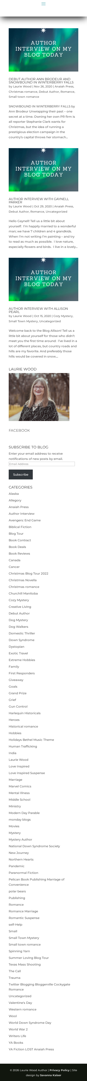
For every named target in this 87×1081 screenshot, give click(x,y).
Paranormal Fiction (23, 873)
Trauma (14, 978)
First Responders (22, 673)
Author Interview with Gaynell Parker (39, 200)
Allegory (15, 500)
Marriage (15, 780)
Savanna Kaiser (50, 1075)
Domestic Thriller (22, 633)
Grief (12, 700)
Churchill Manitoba (23, 593)
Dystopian (16, 647)
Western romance (22, 1009)
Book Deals (17, 547)
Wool (13, 1016)
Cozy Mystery (63, 316)
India (12, 753)
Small (13, 931)
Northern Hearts (21, 859)
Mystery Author (20, 839)
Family (14, 666)
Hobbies (15, 733)
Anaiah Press (64, 86)
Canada (14, 560)
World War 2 (18, 1029)
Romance (67, 92)
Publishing (17, 898)
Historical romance (23, 726)
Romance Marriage (23, 911)
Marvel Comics (20, 786)
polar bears (17, 891)
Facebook (19, 430)
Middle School (19, 799)
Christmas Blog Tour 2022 (28, 573)
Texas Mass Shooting (25, 964)
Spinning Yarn (19, 951)
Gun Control (18, 706)
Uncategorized (56, 211)
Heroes (14, 720)
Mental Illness (19, 793)
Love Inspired (19, 766)
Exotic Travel (18, 653)
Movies (14, 826)
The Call (15, 971)
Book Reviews (19, 553)
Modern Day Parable (24, 813)
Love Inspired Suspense (27, 773)
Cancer (14, 567)
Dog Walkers (18, 627)
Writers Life (17, 1036)
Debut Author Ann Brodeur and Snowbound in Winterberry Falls (41, 80)
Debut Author (49, 92)
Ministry (15, 806)
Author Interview (21, 514)
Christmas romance (23, 92)
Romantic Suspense (24, 918)
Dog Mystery (18, 620)
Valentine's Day (20, 1003)
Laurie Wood (22, 86)
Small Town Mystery (23, 321)
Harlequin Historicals (25, 713)
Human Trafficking (23, 746)
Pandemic (16, 866)
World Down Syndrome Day (30, 1023)
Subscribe (20, 474)
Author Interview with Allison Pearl (38, 310)
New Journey (19, 853)
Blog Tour (16, 533)
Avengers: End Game (25, 520)
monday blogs (20, 819)
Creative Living (20, 607)
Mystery (15, 833)
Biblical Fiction (20, 527)
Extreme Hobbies (22, 660)
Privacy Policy (60, 1070)
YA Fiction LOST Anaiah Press (31, 1049)
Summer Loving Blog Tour (29, 958)
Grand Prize (18, 693)
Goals (13, 686)
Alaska (14, 494)
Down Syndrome (21, 640)
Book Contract (20, 540)
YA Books (16, 1043)
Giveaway (16, 680)
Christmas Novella (23, 580)
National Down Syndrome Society (34, 846)
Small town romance (24, 97)
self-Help (15, 924)
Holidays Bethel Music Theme (31, 740)
